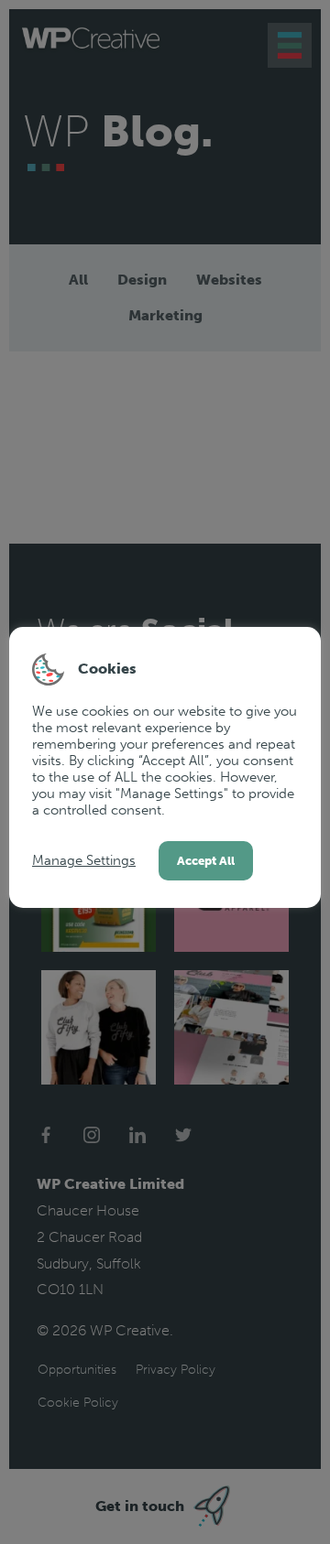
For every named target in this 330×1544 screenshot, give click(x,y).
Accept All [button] (206, 861)
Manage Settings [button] (84, 860)
